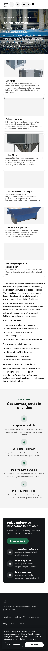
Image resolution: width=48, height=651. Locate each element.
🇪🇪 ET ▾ (26, 4)
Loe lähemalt (31, 639)
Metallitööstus (9, 17)
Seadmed (7, 617)
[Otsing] (11, 4)
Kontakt (22, 623)
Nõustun (34, 645)
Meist (13, 623)
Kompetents (35, 617)
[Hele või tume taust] (17, 4)
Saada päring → (17, 541)
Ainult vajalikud (13, 645)
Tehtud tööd (20, 617)
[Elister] (5, 4)
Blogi (5, 623)
